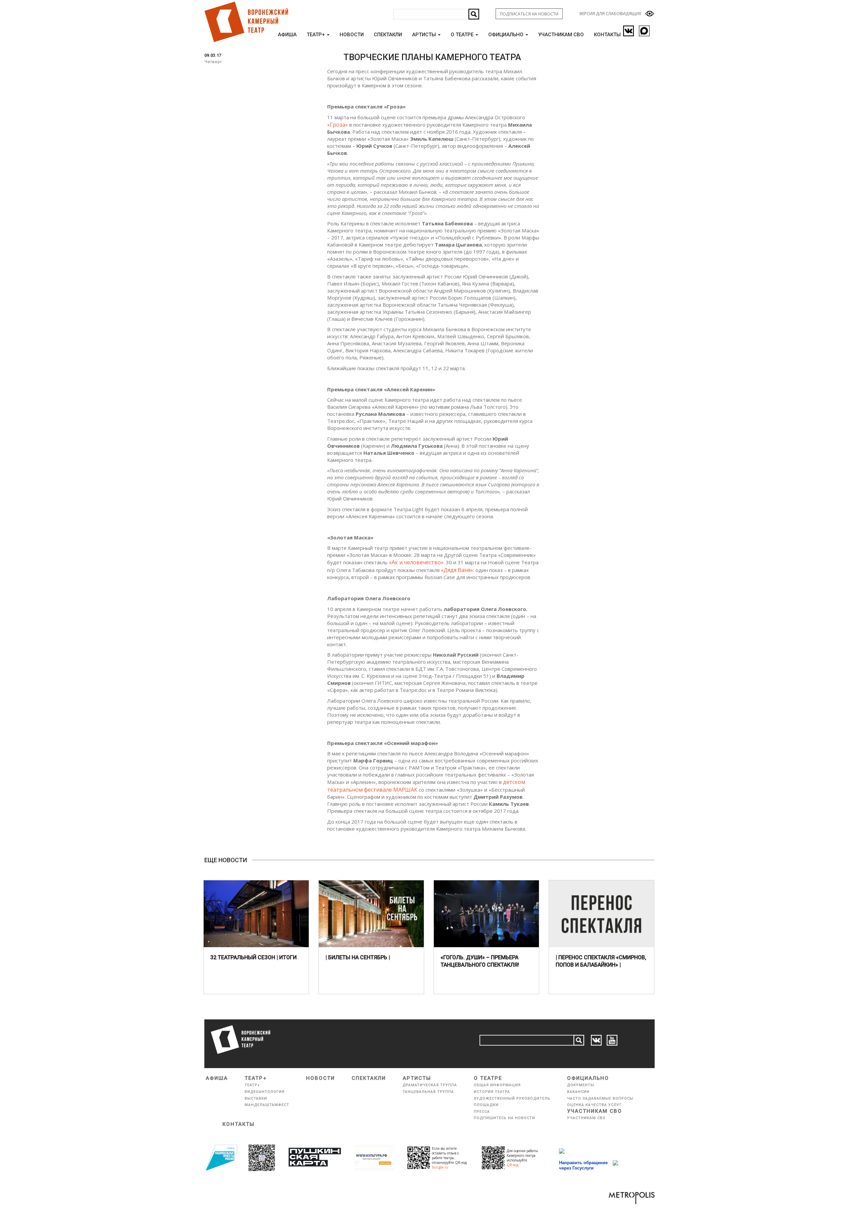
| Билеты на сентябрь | (357, 957)
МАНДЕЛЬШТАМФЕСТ (267, 1105)
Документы (580, 1085)
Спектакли (388, 35)
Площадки (486, 1105)
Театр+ (316, 35)
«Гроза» (337, 124)
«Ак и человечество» (416, 562)
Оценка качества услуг (594, 1105)
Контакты (607, 35)
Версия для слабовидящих (610, 13)
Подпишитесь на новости (504, 1118)
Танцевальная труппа (428, 1092)
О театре (463, 35)
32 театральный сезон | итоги (253, 957)
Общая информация (497, 1085)
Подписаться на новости (529, 14)
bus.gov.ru (440, 1167)
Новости (352, 35)
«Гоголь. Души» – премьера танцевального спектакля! (480, 961)
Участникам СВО (561, 35)
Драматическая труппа (430, 1085)
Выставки (256, 1098)
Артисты (424, 35)
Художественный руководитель (512, 1098)
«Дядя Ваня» (457, 570)
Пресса (482, 1111)
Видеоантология (265, 1092)
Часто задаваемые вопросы (600, 1098)
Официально (506, 35)
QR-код (512, 1164)
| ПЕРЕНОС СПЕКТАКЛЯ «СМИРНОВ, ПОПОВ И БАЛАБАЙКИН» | (601, 961)
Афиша (287, 35)
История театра (492, 1092)
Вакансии (578, 1092)
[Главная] (246, 22)
